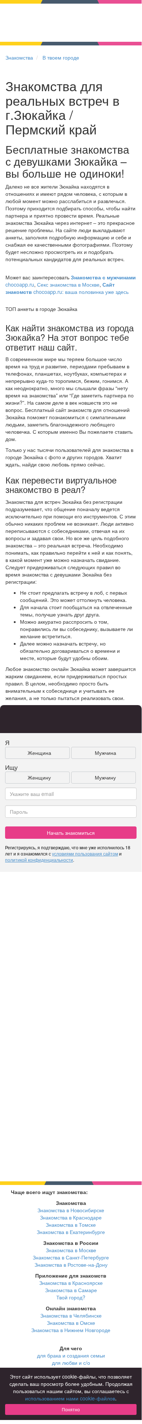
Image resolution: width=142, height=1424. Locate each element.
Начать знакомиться (71, 832)
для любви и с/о (71, 1362)
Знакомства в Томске (71, 1224)
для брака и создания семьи (71, 1355)
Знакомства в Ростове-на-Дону (71, 1264)
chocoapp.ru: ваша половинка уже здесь (67, 288)
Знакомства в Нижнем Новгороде (70, 1330)
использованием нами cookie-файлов (70, 1398)
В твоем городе (60, 57)
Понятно (71, 1409)
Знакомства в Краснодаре (71, 1217)
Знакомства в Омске (71, 1322)
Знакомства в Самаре (71, 1290)
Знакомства (19, 57)
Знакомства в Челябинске (71, 1315)
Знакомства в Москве (71, 1250)
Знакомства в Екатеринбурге (71, 1231)
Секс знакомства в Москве (68, 284)
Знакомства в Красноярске (71, 1282)
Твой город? (70, 1297)
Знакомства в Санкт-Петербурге (71, 1257)
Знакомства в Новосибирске (70, 1210)
